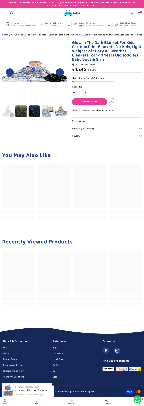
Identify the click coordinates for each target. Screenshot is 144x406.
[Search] (12, 13)
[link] (18, 212)
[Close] (54, 384)
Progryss (89, 392)
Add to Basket (89, 101)
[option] (35, 72)
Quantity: (77, 86)
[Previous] (10, 73)
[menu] (3, 13)
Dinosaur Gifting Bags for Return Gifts (31, 392)
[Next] (60, 73)
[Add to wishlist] (112, 101)
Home (5, 34)
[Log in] (131, 13)
